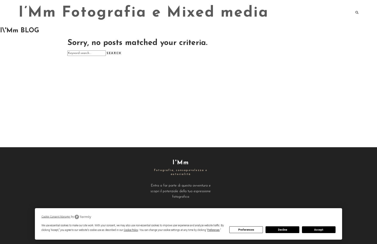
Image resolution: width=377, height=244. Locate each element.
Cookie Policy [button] (131, 230)
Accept (318, 229)
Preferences (246, 229)
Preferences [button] (213, 230)
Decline (282, 229)
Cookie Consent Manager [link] (55, 216)
